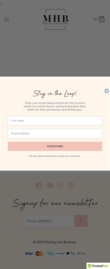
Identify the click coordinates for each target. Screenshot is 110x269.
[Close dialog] (106, 90)
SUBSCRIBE (55, 146)
